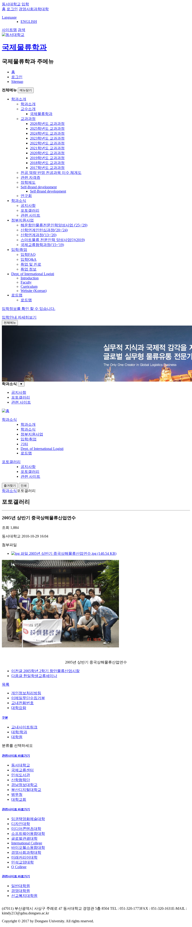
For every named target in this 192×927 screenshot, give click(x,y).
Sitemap (17, 82)
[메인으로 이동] (5, 411)
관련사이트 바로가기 (16, 755)
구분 (5, 717)
